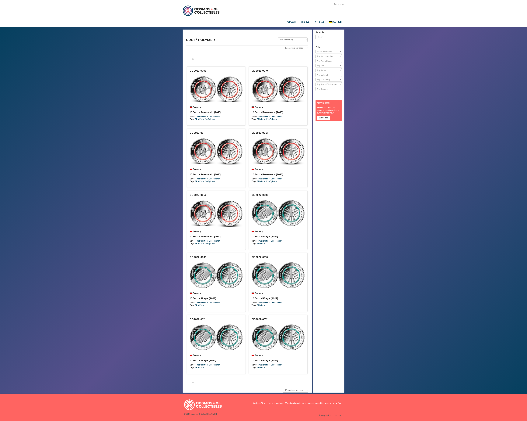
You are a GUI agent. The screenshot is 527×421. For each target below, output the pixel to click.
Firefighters (209, 119)
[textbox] (329, 52)
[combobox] (329, 51)
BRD (197, 119)
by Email (339, 403)
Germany (197, 107)
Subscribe (323, 118)
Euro (201, 119)
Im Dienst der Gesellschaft (208, 117)
